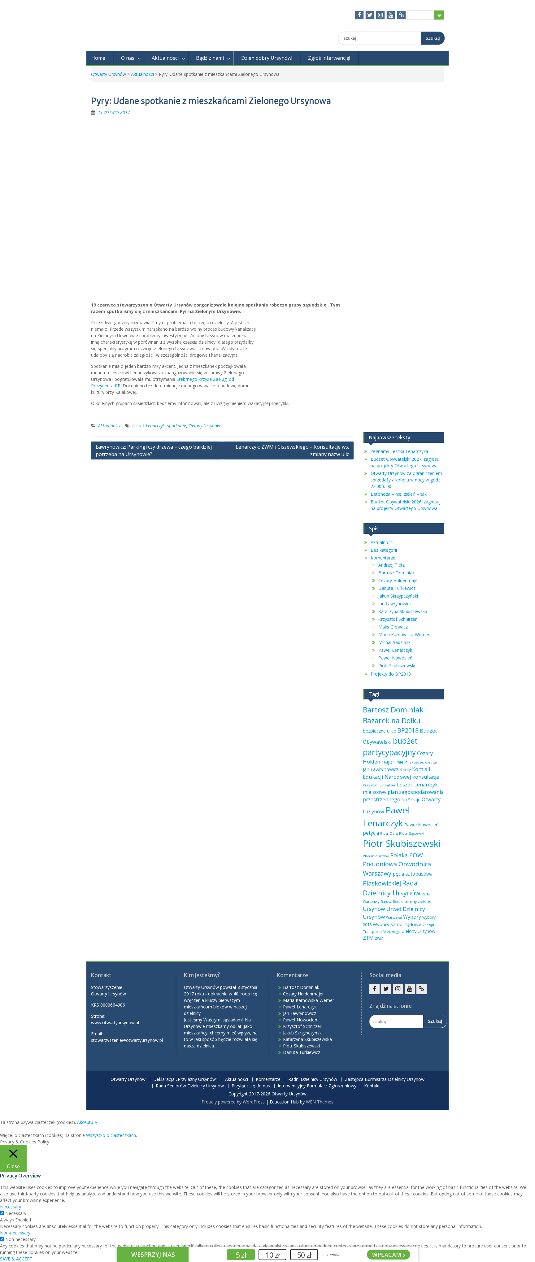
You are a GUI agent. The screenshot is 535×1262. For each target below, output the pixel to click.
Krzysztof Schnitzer (397, 619)
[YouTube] (390, 15)
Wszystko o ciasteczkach (111, 1135)
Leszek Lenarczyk (148, 426)
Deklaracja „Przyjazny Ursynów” (185, 1079)
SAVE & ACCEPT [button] (16, 1259)
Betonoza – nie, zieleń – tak (399, 494)
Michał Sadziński (394, 642)
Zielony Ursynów (204, 426)
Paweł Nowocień (395, 658)
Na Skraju (411, 800)
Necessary (15, 1213)
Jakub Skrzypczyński (398, 596)
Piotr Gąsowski (411, 833)
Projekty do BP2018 (391, 674)
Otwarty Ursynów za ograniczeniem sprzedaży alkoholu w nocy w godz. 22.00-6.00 (406, 479)
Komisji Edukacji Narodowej (396, 772)
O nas (127, 57)
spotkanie (176, 426)
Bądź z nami (210, 57)
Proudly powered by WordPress (233, 1102)
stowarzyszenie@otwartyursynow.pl (127, 1040)
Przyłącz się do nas (251, 1086)
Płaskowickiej (382, 883)
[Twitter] (369, 15)
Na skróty (421, 15)
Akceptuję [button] (87, 1122)
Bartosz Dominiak (396, 573)
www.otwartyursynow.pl (115, 1022)
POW (416, 855)
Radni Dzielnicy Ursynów (312, 1079)
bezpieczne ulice (379, 731)
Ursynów (374, 908)
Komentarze (383, 558)
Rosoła (398, 901)
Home (98, 57)
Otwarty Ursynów (108, 74)
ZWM (379, 938)
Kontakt (372, 1086)
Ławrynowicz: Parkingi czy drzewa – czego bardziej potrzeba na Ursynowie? (154, 450)
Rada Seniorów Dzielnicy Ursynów (190, 1086)
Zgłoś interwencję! (329, 57)
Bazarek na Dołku (391, 720)
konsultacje (425, 776)
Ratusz (386, 901)
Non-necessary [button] (15, 1233)
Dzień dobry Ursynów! (266, 57)
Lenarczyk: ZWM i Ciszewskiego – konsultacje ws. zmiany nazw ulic (292, 450)
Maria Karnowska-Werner (403, 635)
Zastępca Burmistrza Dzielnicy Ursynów (384, 1079)
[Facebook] (359, 15)
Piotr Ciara (389, 833)
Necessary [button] (10, 1207)
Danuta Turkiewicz (396, 588)
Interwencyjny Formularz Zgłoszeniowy (317, 1086)
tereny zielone (418, 901)
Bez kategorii (384, 550)
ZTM (368, 937)
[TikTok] (401, 15)
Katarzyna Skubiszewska (402, 611)
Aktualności (165, 57)
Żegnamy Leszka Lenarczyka (399, 451)
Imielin (401, 762)
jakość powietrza (423, 762)
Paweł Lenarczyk (395, 650)
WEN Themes (319, 1102)
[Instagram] (380, 15)
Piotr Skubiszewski (396, 665)
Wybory (412, 916)
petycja (371, 832)
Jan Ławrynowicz (394, 604)
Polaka (399, 855)
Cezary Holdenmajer (398, 580)
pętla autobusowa (413, 873)
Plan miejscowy (376, 856)
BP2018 (408, 730)
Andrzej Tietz (391, 565)
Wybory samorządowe (397, 924)
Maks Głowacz (393, 627)
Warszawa (394, 917)
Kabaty (405, 769)
